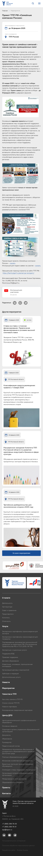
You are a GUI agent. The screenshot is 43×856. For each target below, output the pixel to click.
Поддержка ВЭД (8, 654)
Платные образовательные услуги (15, 757)
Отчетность (6, 621)
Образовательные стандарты (13, 782)
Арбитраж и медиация (10, 674)
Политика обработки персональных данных (18, 845)
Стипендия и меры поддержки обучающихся (18, 770)
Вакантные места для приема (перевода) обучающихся (17, 765)
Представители (8, 614)
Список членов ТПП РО (10, 703)
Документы (6, 735)
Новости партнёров (9, 707)
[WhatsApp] (20, 302)
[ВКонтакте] (15, 302)
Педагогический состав (11, 746)
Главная (5, 11)
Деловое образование (10, 661)
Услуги (5, 626)
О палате (6, 598)
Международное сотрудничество (14, 779)
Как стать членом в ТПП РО (12, 699)
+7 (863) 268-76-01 (9, 827)
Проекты (6, 787)
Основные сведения (9, 726)
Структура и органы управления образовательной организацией (20, 730)
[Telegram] (26, 302)
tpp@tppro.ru (7, 830)
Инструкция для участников (16, 291)
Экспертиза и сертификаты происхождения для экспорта (20, 632)
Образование (7, 739)
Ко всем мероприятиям (21, 553)
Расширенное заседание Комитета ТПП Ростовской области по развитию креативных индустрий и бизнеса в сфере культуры (21, 451)
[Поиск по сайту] (33, 4)
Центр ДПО (7, 715)
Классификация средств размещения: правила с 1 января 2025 (19, 386)
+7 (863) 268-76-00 (9, 824)
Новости (6, 682)
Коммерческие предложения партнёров (17, 710)
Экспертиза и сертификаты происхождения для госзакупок (20, 638)
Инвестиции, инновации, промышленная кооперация (17, 665)
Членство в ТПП (9, 694)
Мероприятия (15, 11)
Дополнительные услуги (11, 677)
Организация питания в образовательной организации (17, 774)
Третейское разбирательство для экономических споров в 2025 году (18, 506)
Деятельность (7, 603)
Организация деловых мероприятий (15, 670)
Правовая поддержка (10, 657)
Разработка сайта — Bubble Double (15, 850)
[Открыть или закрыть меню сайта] (39, 3)
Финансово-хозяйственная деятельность (17, 761)
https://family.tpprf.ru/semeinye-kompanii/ (18, 273)
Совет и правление (9, 610)
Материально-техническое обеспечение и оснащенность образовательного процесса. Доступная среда (18, 751)
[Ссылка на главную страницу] (8, 4)
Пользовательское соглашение (13, 841)
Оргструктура (7, 607)
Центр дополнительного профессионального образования (19, 721)
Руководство (6, 742)
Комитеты (6, 618)
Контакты (6, 793)
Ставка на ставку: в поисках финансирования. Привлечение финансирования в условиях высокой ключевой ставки (19, 329)
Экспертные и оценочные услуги (14, 650)
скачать (12, 263)
